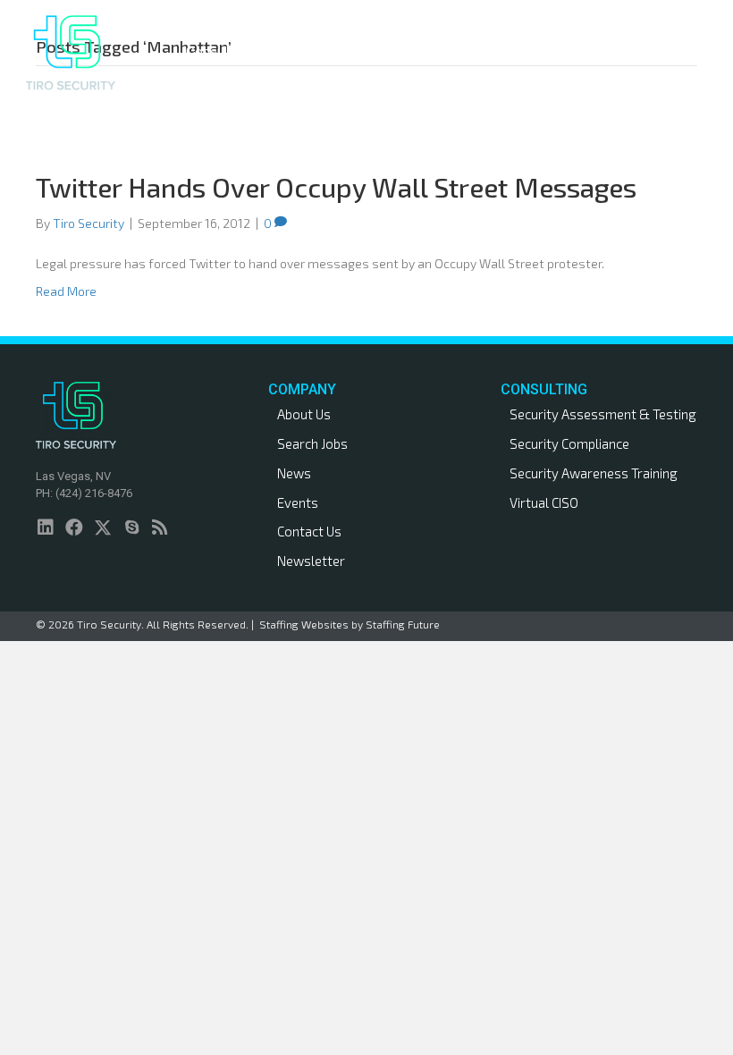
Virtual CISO (544, 502)
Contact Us (309, 531)
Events (297, 502)
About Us (304, 414)
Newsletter (311, 561)
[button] (259, 52)
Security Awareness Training (594, 473)
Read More (66, 291)
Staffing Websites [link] (304, 624)
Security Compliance (569, 443)
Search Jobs (312, 443)
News (294, 473)
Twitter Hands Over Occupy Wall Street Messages (336, 187)
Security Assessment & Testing (603, 414)
